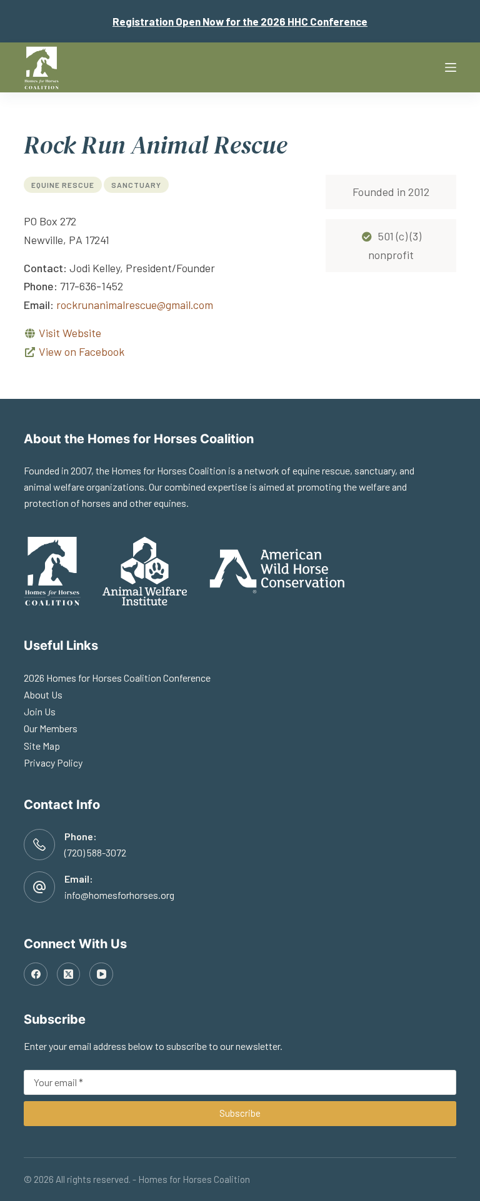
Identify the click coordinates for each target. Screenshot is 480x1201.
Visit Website (70, 333)
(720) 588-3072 (95, 852)
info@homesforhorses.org (119, 895)
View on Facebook (81, 351)
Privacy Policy (53, 762)
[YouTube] (101, 974)
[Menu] (450, 67)
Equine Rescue (62, 184)
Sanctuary (136, 184)
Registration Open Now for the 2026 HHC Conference (240, 21)
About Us (43, 694)
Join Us (40, 711)
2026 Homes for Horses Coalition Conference (117, 678)
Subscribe (240, 1113)
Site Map (42, 746)
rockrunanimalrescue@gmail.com (134, 304)
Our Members (51, 728)
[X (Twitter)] (69, 974)
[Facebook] (36, 974)
